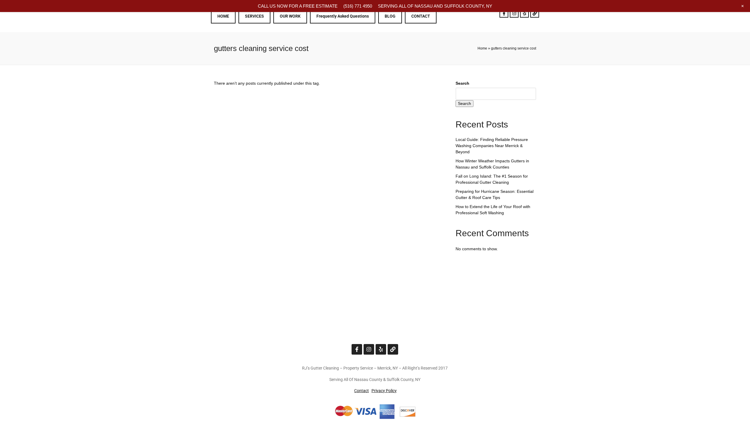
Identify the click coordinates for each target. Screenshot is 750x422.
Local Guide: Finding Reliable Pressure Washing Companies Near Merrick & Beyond (492, 145)
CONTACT (420, 16)
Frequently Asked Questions (342, 16)
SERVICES (254, 16)
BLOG (390, 16)
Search (462, 83)
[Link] (534, 13)
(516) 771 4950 (357, 6)
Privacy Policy (384, 390)
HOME (223, 16)
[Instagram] (514, 13)
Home (482, 48)
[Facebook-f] (504, 13)
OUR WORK (290, 16)
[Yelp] (524, 13)
